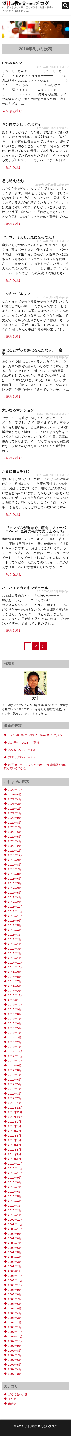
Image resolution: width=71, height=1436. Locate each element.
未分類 (12, 1399)
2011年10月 (15, 1116)
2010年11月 (15, 1168)
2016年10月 (15, 916)
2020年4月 (14, 841)
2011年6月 (14, 1135)
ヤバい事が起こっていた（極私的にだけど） (35, 735)
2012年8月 (14, 1070)
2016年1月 (14, 944)
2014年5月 (14, 986)
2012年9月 (14, 1065)
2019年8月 (14, 864)
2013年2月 (14, 1042)
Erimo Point (12, 63)
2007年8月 (14, 1350)
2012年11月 (15, 1056)
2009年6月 (14, 1247)
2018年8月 (14, 874)
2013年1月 (14, 1046)
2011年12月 (15, 1107)
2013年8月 (14, 1014)
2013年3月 (14, 1037)
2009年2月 (14, 1266)
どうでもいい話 (17, 1394)
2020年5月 (14, 836)
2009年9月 (14, 1233)
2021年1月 (14, 813)
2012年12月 (15, 1051)
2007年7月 (14, 1355)
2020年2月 (14, 845)
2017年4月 (14, 897)
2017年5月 (14, 892)
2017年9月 (14, 888)
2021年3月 (14, 803)
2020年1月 (14, 850)
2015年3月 (14, 948)
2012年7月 (14, 1074)
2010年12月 (15, 1163)
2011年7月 (14, 1130)
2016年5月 (14, 925)
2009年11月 (15, 1224)
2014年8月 (14, 976)
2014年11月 (15, 962)
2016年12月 (15, 906)
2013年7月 (14, 1018)
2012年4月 (14, 1088)
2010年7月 (14, 1187)
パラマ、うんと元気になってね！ (28, 237)
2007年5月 (14, 1364)
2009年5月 (14, 1252)
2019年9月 (14, 859)
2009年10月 (15, 1229)
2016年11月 (15, 911)
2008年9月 (14, 1289)
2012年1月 (14, 1102)
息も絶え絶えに (14, 181)
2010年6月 (14, 1191)
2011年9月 (14, 1121)
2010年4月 (14, 1201)
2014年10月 (15, 967)
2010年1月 (14, 1215)
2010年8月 (14, 1182)
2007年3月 (14, 1373)
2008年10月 (15, 1285)
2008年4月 (14, 1313)
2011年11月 (15, 1112)
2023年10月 (15, 789)
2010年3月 (14, 1205)
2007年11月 (15, 1336)
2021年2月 (14, 808)
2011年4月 (14, 1145)
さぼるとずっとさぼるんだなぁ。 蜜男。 (32, 352)
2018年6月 (14, 878)
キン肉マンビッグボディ (21, 124)
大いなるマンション (18, 410)
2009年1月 (14, 1271)
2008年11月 (15, 1280)
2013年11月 (15, 1000)
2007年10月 (15, 1341)
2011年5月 (14, 1140)
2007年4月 (14, 1369)
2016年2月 (14, 939)
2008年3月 (14, 1317)
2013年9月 (14, 1009)
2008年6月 (14, 1303)
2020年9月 (14, 817)
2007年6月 (14, 1359)
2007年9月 (14, 1345)
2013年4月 (14, 1032)
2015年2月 (14, 953)
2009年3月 (14, 1261)
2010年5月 (14, 1196)
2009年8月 (14, 1238)
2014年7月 (14, 981)
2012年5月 (14, 1084)
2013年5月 (14, 1028)
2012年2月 (14, 1098)
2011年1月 (14, 1159)
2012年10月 (15, 1060)
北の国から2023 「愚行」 (25, 742)
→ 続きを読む (12, 111)
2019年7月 (14, 869)
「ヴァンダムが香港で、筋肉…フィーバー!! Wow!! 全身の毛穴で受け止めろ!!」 (34, 529)
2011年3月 (14, 1149)
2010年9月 (14, 1177)
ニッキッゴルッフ (16, 294)
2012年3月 (14, 1093)
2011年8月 (14, 1126)
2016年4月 (14, 930)
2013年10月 (15, 1004)
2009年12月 (15, 1219)
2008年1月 (14, 1327)
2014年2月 (14, 990)
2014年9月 (14, 972)
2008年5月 (14, 1308)
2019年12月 (15, 855)
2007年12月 (15, 1331)
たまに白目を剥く (16, 471)
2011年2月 (14, 1154)
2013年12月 (15, 995)
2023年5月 (14, 794)
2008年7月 (14, 1299)
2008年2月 (14, 1322)
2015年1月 (14, 958)
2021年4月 (14, 799)
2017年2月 (14, 902)
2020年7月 (14, 827)
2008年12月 (15, 1275)
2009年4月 (14, 1257)
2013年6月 (14, 1023)
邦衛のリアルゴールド (22, 757)
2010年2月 (14, 1210)
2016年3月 (14, 934)
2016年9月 (14, 920)
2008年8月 (14, 1294)
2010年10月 (15, 1173)
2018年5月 (14, 883)
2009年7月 (14, 1243)
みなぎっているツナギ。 (23, 749)
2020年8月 (14, 822)
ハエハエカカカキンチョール (25, 588)
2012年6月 (14, 1079)
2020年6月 (14, 831)
